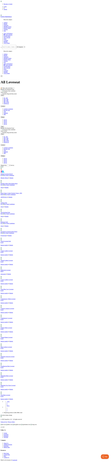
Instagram (6, 436)
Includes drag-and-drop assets (9, 93)
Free (5, 31)
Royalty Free (7, 110)
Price (2, 95)
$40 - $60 (6, 100)
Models (11, 178)
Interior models (4, 245)
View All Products (8, 33)
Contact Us (6, 457)
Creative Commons (8, 109)
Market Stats (7, 447)
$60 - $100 (6, 102)
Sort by (12, 165)
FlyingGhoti (3, 235)
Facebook (6, 434)
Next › (8, 405)
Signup (5, 9)
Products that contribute (9, 91)
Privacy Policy (11, 422)
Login (5, 6)
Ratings (3, 155)
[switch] (13, 87)
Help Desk (6, 453)
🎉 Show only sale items (7, 88)
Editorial (6, 113)
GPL (5, 111)
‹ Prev (8, 401)
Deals (5, 39)
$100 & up (6, 103)
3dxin (2, 187)
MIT (5, 114)
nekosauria (3, 274)
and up (5, 119)
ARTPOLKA (4, 197)
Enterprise (6, 446)
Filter (2, 126)
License (3, 106)
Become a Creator (8, 4)
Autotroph (14, 460)
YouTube (6, 437)
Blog (5, 456)
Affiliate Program (8, 444)
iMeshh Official (4, 178)
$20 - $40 (6, 99)
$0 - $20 (6, 98)
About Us (6, 443)
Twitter (5, 433)
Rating (2, 117)
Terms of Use (4, 422)
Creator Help (7, 454)
